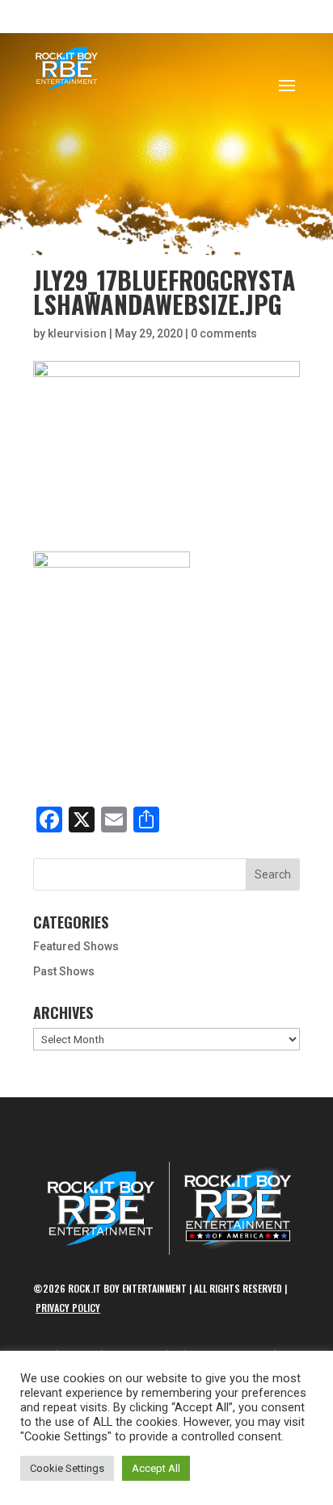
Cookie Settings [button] (67, 1468)
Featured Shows (76, 946)
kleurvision (77, 333)
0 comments (224, 333)
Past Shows (64, 971)
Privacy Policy (68, 1307)
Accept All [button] (156, 1468)
